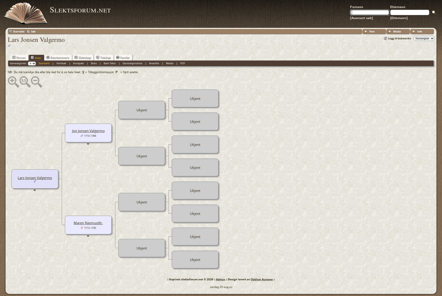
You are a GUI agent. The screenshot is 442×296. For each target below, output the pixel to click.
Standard (44, 63)
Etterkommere (60, 58)
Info (419, 31)
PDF (182, 63)
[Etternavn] (399, 18)
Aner (38, 58)
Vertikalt (61, 63)
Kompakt (78, 63)
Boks (94, 63)
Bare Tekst (110, 63)
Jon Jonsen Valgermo (88, 130)
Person (21, 58)
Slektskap (85, 58)
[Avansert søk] (361, 18)
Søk (33, 31)
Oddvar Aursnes (262, 279)
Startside (19, 31)
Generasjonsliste (132, 63)
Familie (125, 58)
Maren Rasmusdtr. (88, 223)
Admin (220, 279)
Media (397, 31)
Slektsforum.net (80, 9)
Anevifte (154, 63)
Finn (372, 31)
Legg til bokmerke (399, 38)
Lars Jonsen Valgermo (35, 177)
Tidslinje (105, 58)
